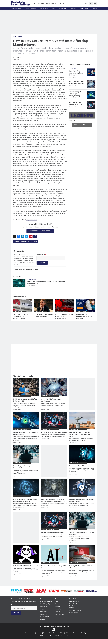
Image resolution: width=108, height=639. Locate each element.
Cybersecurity (19, 36)
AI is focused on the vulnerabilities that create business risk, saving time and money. (54, 535)
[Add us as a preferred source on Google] (35, 236)
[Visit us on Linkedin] (53, 629)
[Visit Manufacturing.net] (78, 591)
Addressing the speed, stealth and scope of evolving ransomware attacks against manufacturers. (81, 571)
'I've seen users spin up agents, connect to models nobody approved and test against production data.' (53, 571)
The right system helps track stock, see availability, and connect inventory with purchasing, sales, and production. (24, 405)
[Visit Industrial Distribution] (66, 591)
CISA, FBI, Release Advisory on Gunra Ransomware (81, 533)
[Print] (14, 236)
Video (71, 496)
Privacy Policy (47, 633)
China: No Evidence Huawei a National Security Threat (20, 316)
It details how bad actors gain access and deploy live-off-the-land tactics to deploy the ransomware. (54, 503)
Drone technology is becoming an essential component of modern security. (81, 439)
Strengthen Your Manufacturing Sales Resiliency (76, 73)
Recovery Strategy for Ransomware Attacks (81, 567)
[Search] (91, 3)
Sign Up (16, 613)
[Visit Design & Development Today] (16, 591)
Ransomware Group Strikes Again (80, 466)
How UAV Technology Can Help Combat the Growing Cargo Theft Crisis (80, 434)
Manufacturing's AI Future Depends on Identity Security (75, 94)
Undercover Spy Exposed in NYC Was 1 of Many (43, 315)
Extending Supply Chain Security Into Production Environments (46, 282)
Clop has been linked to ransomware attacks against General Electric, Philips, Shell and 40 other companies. (81, 469)
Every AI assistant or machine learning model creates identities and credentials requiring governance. (26, 438)
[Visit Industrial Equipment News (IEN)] (41, 591)
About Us (24, 633)
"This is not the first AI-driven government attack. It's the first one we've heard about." (53, 435)
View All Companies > (82, 125)
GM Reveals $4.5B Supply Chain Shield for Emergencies (81, 500)
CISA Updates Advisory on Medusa (52, 499)
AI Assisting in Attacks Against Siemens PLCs (23, 467)
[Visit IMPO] (54, 591)
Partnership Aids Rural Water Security (25, 566)
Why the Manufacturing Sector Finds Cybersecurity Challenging (64, 316)
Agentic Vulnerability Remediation (52, 532)
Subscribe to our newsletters (40, 231)
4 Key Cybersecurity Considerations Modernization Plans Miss (25, 500)
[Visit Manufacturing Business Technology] (91, 591)
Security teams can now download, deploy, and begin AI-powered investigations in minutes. (53, 405)
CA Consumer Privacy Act (72, 633)
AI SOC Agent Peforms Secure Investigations (76, 82)
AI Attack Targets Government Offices (75, 103)
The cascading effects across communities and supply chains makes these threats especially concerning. (25, 472)
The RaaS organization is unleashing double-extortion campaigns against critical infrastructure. (81, 538)
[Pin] (30, 236)
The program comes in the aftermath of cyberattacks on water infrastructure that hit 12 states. (25, 569)
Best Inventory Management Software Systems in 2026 (25, 400)
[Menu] (95, 3)
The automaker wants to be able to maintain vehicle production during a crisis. (81, 504)
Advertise (39, 633)
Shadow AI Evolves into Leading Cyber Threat (53, 567)
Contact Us (32, 633)
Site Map (83, 633)
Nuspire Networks (31, 220)
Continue (42, 263)
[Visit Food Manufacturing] (29, 591)
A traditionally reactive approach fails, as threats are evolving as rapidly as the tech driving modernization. (25, 505)
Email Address (41, 254)
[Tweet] (26, 236)
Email (12, 605)
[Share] (18, 236)
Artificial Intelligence (20, 429)
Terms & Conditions (58, 633)
